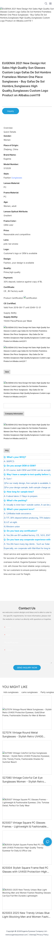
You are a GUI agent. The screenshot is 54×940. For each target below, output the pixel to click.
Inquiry (10, 111)
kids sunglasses (11, 692)
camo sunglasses (29, 692)
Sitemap (32, 935)
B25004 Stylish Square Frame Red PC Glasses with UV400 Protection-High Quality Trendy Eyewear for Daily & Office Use (25, 870)
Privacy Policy (43, 935)
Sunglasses (16, 177)
